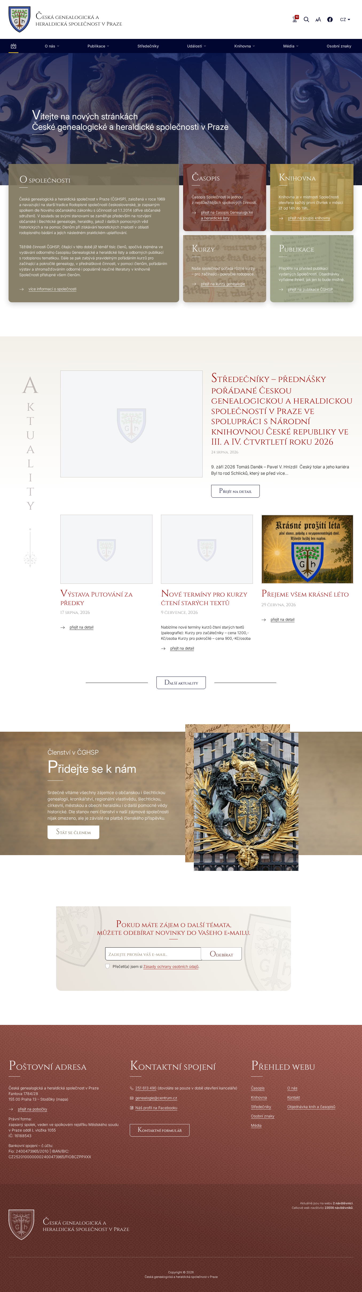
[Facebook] (330, 19)
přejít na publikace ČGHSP (310, 289)
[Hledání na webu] (306, 19)
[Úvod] (13, 46)
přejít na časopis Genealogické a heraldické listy (227, 215)
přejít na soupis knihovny (309, 218)
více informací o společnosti (52, 289)
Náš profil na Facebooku (156, 1107)
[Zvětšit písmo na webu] (318, 19)
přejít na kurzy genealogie (223, 283)
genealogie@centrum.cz (156, 1098)
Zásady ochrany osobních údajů (170, 966)
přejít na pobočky (32, 1109)
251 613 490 (145, 1088)
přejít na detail (81, 627)
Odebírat (221, 954)
